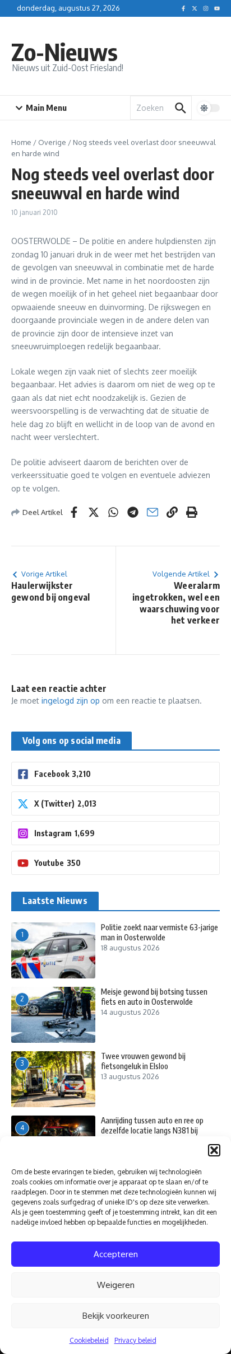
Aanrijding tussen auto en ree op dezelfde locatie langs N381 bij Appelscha (152, 1130)
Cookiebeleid (89, 1340)
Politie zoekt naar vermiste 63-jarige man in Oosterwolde (159, 932)
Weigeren (116, 1285)
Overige (52, 142)
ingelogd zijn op (70, 700)
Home (21, 142)
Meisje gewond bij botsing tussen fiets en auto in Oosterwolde (154, 996)
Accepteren (116, 1254)
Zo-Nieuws (64, 51)
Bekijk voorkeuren (115, 1315)
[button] (214, 1150)
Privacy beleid (135, 1340)
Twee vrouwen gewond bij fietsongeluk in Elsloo (143, 1061)
